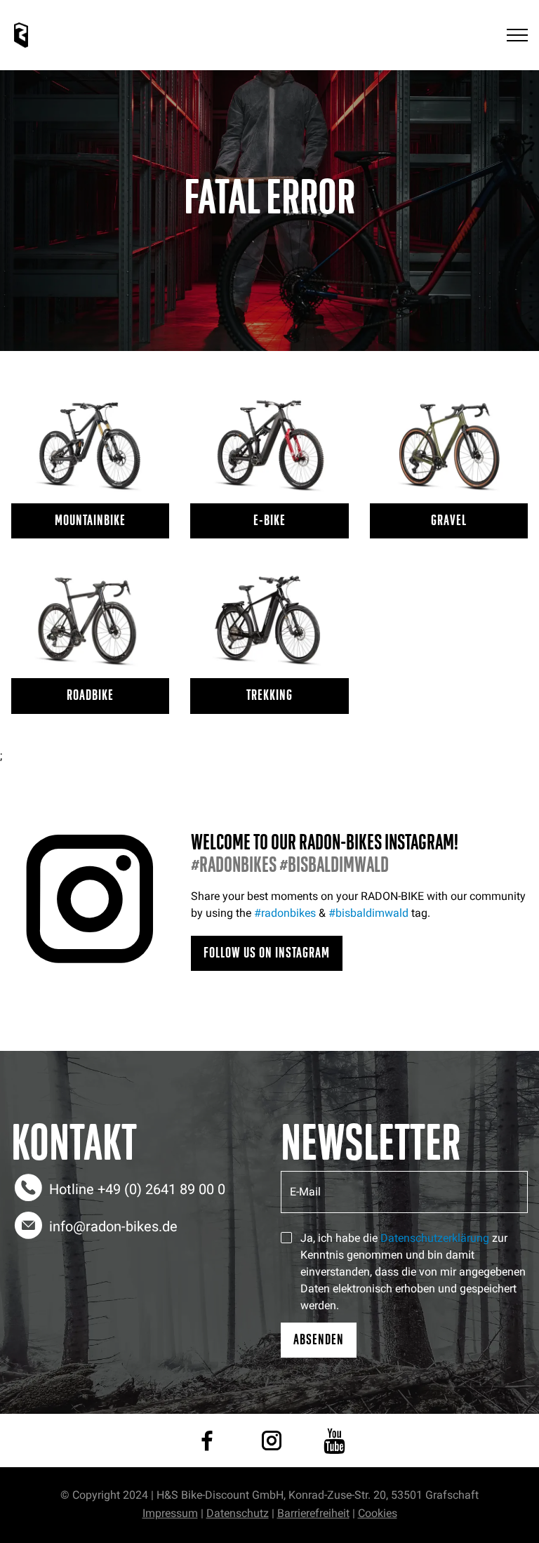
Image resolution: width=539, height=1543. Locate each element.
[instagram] (271, 1440)
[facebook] (207, 1440)
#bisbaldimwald (368, 913)
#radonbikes (285, 913)
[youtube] (334, 1440)
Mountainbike (90, 520)
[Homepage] (21, 35)
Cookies (377, 1513)
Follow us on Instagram (267, 953)
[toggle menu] (517, 35)
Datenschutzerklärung (434, 1238)
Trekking (269, 695)
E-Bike (269, 520)
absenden (318, 1340)
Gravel (449, 520)
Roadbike (90, 695)
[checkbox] (286, 1237)
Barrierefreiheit (313, 1513)
